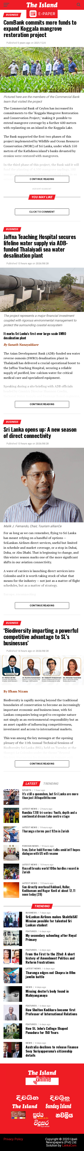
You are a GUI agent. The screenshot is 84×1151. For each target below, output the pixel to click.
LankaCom (69, 1145)
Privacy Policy (13, 1139)
